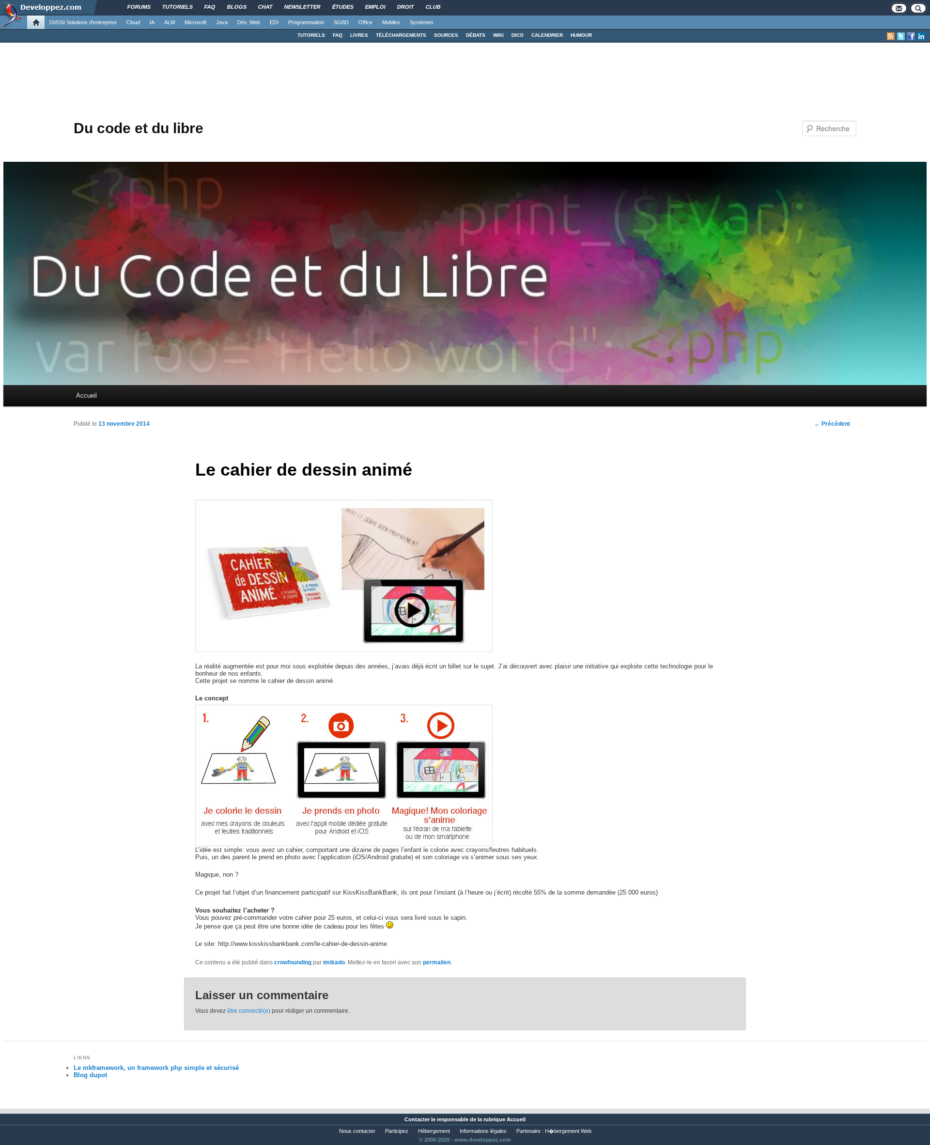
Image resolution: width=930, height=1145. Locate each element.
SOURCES (446, 35)
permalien (436, 962)
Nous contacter (357, 1131)
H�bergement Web (568, 1131)
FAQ (337, 35)
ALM (169, 22)
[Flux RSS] (891, 36)
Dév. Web (248, 22)
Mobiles (391, 22)
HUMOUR (581, 35)
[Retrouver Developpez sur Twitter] (901, 36)
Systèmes (422, 22)
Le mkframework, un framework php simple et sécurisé (156, 1067)
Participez (396, 1131)
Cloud (133, 22)
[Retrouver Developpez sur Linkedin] (921, 36)
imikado (334, 962)
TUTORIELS (311, 35)
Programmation (306, 22)
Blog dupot (90, 1075)
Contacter (417, 1119)
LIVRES (359, 35)
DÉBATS (475, 35)
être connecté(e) (248, 1010)
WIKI (498, 35)
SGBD (341, 22)
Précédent (832, 423)
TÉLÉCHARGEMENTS (401, 35)
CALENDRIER (547, 35)
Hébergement (434, 1131)
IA (152, 22)
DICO (518, 35)
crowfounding (292, 962)
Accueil (86, 395)
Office (365, 22)
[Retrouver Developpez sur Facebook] (911, 36)
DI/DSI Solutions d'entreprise (83, 22)
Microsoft (195, 22)
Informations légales (483, 1131)
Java (222, 22)
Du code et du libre (138, 128)
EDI (274, 22)
